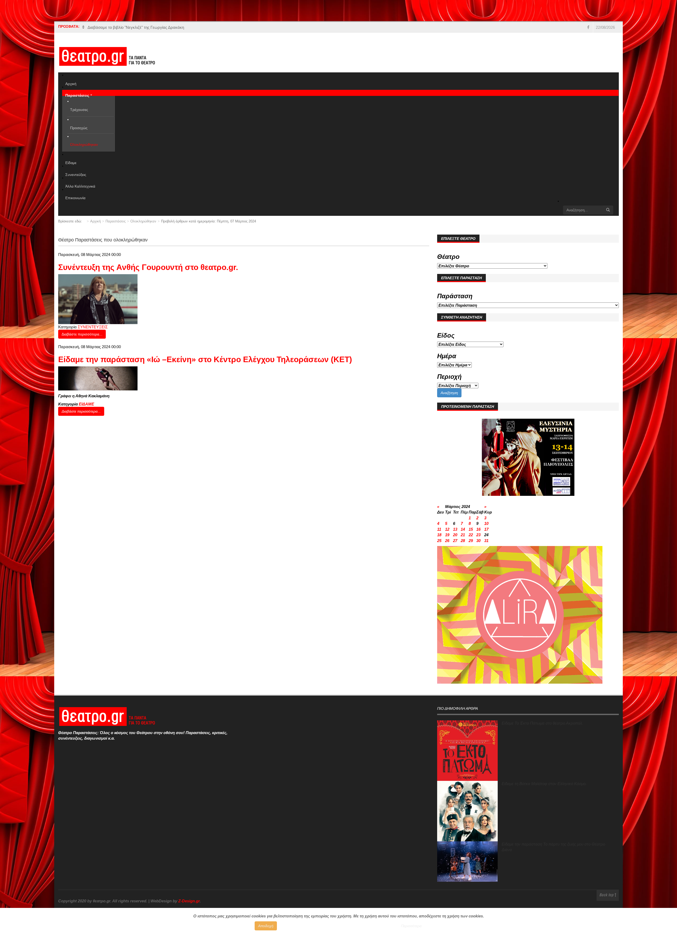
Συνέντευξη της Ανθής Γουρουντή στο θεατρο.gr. (148, 267)
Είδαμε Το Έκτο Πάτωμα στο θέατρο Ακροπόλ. (542, 723)
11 (439, 529)
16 (478, 529)
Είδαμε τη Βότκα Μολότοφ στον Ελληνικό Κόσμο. (544, 783)
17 (486, 529)
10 (486, 523)
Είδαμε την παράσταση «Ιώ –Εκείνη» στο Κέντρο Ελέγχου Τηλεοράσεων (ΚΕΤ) (205, 359)
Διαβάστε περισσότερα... (82, 334)
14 (463, 529)
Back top (607, 895)
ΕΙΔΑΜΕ (86, 404)
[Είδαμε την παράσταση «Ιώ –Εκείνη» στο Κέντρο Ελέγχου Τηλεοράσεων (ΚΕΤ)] (98, 378)
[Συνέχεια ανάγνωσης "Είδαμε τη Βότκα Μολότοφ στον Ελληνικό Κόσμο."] (467, 811)
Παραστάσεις (116, 221)
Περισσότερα (411, 926)
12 (447, 529)
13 (455, 529)
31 (486, 540)
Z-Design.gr (189, 901)
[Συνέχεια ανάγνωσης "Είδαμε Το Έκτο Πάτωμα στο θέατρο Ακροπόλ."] (467, 750)
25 (439, 540)
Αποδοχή (265, 926)
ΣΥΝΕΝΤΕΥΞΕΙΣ (93, 327)
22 (471, 535)
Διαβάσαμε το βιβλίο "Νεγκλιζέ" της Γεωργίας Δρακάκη (136, 27)
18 (439, 535)
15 (471, 529)
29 (471, 540)
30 (478, 540)
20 (455, 535)
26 (447, 540)
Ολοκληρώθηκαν (143, 221)
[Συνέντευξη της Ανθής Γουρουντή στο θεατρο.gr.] (98, 298)
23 (478, 535)
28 (463, 540)
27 (455, 540)
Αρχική (95, 221)
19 (447, 535)
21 (463, 535)
